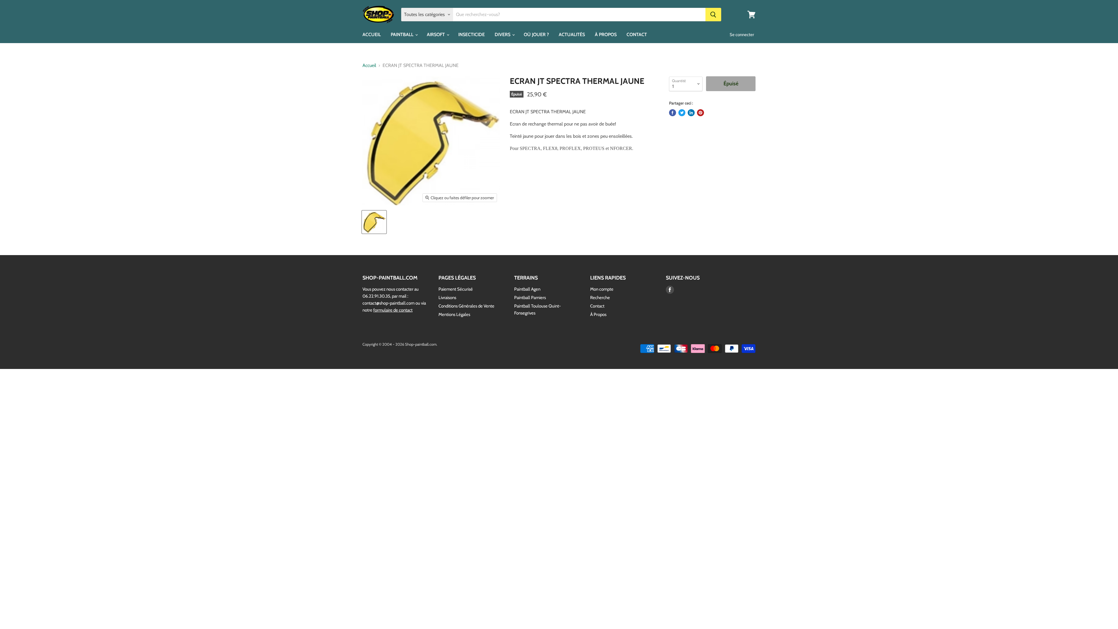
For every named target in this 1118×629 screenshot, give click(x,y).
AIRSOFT (436, 34)
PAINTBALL (403, 34)
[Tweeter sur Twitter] (681, 112)
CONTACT (637, 34)
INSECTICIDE (471, 34)
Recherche (600, 297)
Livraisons (447, 297)
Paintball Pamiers (530, 297)
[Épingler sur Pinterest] (700, 112)
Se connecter (742, 34)
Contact (597, 306)
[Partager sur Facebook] (672, 112)
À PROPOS (606, 34)
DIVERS (503, 34)
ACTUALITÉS (572, 34)
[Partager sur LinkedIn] (691, 112)
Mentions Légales (454, 314)
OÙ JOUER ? (536, 34)
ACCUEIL (371, 34)
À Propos (598, 314)
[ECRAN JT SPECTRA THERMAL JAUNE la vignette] (374, 222)
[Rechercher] (713, 14)
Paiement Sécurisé (455, 289)
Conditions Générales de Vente (466, 306)
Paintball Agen (527, 289)
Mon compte (601, 289)
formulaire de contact (393, 310)
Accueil (369, 65)
